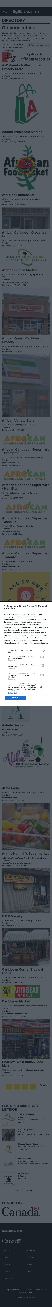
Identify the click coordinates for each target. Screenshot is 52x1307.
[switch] (42, 657)
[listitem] (26, 651)
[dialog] (26, 653)
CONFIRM (15, 698)
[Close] (47, 606)
